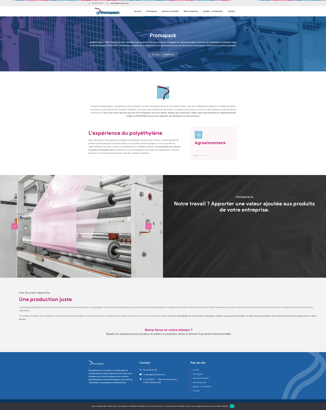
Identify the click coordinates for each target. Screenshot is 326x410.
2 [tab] (200, 155)
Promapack (151, 11)
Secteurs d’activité (170, 11)
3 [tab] (204, 155)
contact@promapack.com (154, 374)
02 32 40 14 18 (150, 370)
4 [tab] (207, 155)
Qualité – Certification (213, 11)
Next (148, 226)
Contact (231, 11)
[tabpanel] (214, 139)
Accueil (137, 11)
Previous (14, 226)
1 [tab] (196, 155)
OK (232, 406)
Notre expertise (191, 11)
